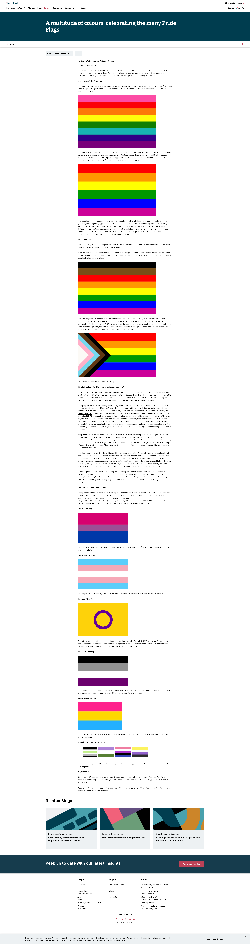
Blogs (111, 891)
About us (81, 885)
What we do (82, 888)
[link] (191, 864)
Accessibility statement (150, 888)
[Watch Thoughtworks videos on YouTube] (130, 919)
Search (231, 8)
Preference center (116, 885)
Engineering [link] (57, 8)
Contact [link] (84, 8)
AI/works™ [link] (21, 8)
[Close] (246, 937)
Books (111, 894)
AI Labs (80, 897)
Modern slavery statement (151, 891)
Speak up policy (147, 903)
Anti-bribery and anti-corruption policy (156, 906)
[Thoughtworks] (12, 2)
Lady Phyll (82, 435)
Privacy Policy (121, 940)
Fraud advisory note (149, 909)
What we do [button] (10, 8)
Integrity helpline (147, 897)
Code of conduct (147, 894)
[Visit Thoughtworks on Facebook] (119, 919)
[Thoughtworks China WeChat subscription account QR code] (126, 919)
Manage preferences (216, 939)
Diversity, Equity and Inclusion (89, 903)
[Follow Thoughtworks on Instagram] (134, 919)
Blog (78, 53)
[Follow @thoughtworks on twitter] (122, 919)
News (79, 900)
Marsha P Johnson (134, 411)
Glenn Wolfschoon (88, 61)
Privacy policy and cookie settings (154, 885)
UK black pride (121, 435)
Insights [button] (47, 8)
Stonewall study (133, 395)
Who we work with (84, 894)
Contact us (81, 909)
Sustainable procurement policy (153, 900)
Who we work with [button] (35, 8)
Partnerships (82, 891)
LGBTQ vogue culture (95, 416)
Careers (80, 906)
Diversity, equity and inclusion (59, 53)
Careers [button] (68, 8)
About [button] (75, 8)
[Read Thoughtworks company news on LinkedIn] (116, 919)
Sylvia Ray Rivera (85, 413)
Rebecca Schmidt (107, 61)
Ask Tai (241, 8)
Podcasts (113, 897)
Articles (112, 888)
